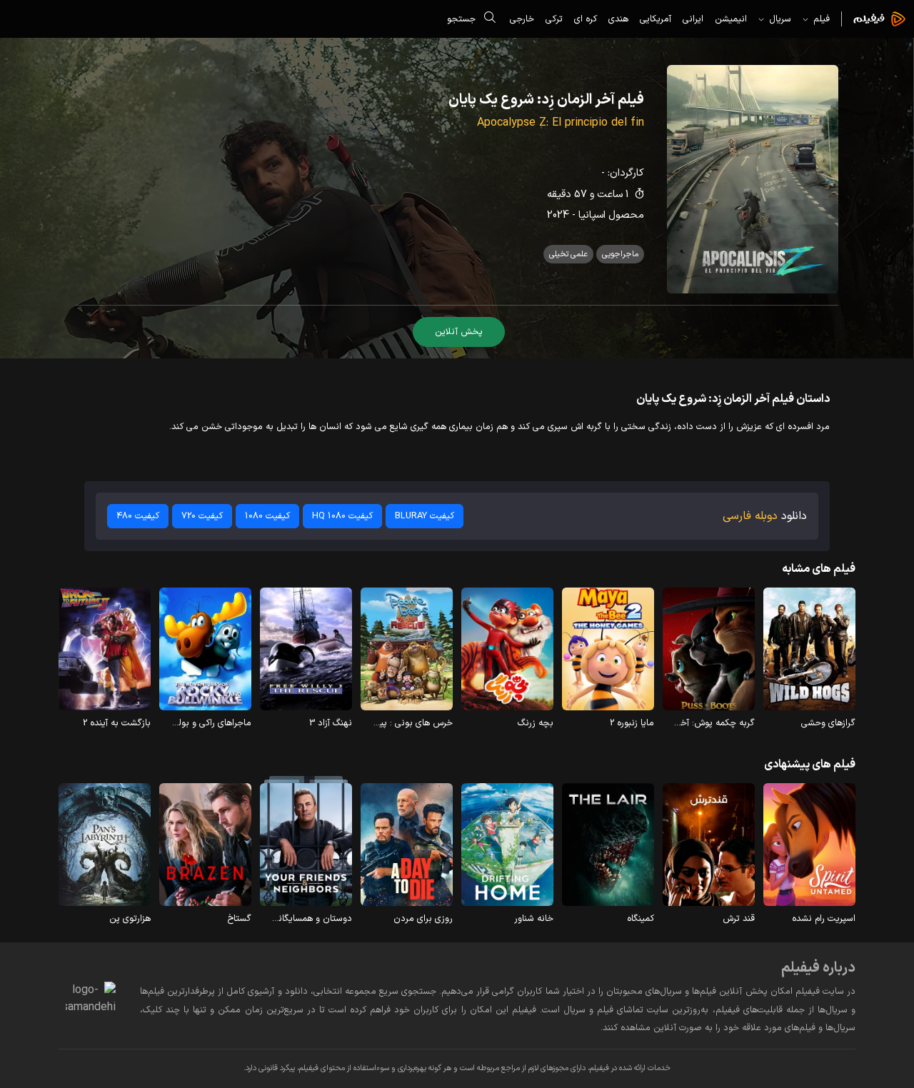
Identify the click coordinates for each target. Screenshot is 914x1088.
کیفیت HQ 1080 (342, 516)
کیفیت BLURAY (424, 516)
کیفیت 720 (202, 516)
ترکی (554, 19)
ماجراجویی (620, 254)
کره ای (585, 19)
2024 (558, 215)
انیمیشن (731, 19)
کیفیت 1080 (267, 516)
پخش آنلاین (459, 331)
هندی (618, 19)
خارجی (522, 19)
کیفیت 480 (137, 516)
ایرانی (693, 19)
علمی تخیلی (568, 254)
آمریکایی (655, 19)
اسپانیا (592, 215)
